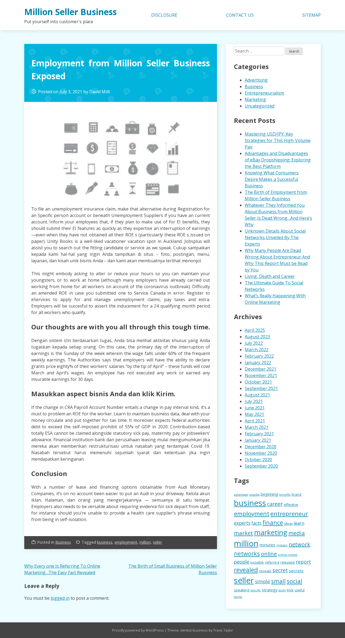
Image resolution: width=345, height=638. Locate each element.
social (294, 581)
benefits (285, 494)
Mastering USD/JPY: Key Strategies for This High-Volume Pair (277, 140)
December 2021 (260, 369)
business (104, 542)
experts (242, 523)
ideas (288, 523)
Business (63, 542)
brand (296, 494)
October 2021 (258, 382)
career (275, 504)
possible (257, 562)
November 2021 (261, 375)
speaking (241, 590)
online (269, 553)
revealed (246, 570)
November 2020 (261, 453)
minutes (267, 544)
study (282, 590)
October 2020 (258, 460)
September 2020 (261, 466)
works (238, 597)
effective (291, 504)
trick (290, 590)
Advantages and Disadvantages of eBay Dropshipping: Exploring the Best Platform (278, 159)
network (299, 544)
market (243, 533)
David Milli (99, 92)
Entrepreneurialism (264, 93)
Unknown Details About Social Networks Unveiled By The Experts (275, 237)
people (241, 561)
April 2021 (255, 421)
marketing (270, 532)
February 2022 (259, 356)
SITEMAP (311, 15)
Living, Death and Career (270, 276)
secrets (296, 570)
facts (256, 523)
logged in (60, 598)
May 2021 (254, 414)
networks (247, 553)
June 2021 (255, 408)
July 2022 (254, 343)
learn (299, 523)
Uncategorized (259, 106)
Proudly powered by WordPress (138, 630)
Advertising (256, 80)
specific (255, 590)
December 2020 (260, 447)
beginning (269, 494)
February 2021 (259, 434)
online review (287, 555)
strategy (269, 589)
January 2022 (258, 362)
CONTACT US (240, 15)
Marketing (255, 99)
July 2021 (254, 401)
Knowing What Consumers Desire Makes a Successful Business (272, 179)
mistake (282, 545)
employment (126, 542)
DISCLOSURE (164, 15)
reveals (265, 570)
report (303, 561)
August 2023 (257, 337)
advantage (241, 494)
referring (272, 562)
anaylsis (254, 494)
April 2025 (255, 330)
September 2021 (261, 388)
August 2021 (257, 395)
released (287, 562)
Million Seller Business (70, 12)
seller (157, 542)
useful (300, 590)
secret (280, 570)
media (296, 533)
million (145, 542)
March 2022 (256, 350)
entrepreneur (289, 513)
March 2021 (256, 427)
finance (273, 522)
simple (262, 581)
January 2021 (258, 440)
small (278, 581)
